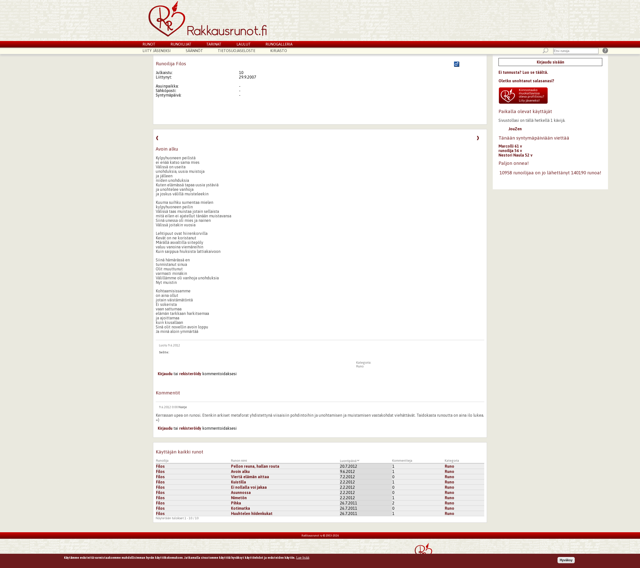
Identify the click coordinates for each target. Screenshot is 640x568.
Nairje (182, 407)
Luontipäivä (348, 461)
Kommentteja (402, 460)
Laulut (243, 44)
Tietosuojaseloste (236, 51)
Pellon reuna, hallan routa (255, 466)
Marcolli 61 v (510, 146)
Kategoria (452, 460)
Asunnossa (241, 492)
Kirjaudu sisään (550, 62)
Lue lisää (302, 557)
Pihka (236, 503)
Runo (360, 366)
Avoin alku (240, 471)
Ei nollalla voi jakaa (249, 487)
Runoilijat (181, 44)
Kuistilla (238, 482)
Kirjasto (278, 51)
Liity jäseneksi (156, 51)
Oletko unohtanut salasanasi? (526, 81)
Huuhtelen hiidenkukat (251, 513)
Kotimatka (240, 508)
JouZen (515, 129)
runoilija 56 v (510, 150)
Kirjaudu (165, 373)
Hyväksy (566, 560)
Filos (160, 466)
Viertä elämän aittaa (250, 476)
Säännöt (194, 51)
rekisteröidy (190, 373)
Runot (149, 44)
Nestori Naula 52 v (515, 155)
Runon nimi (239, 460)
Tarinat (214, 44)
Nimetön (239, 497)
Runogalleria (279, 44)
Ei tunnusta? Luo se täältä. (523, 72)
